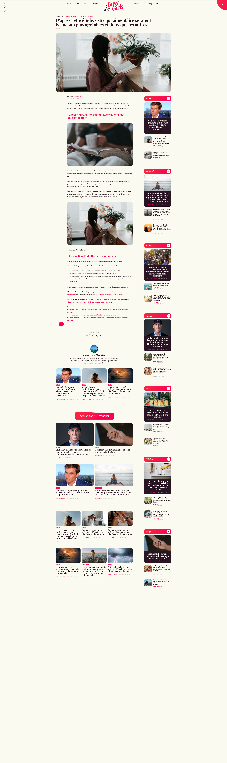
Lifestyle (150, 4)
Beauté (95, 4)
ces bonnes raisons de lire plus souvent (109, 294)
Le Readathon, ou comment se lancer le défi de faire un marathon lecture (93, 315)
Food (142, 4)
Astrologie (86, 4)
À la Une (69, 4)
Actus (77, 4)
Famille (135, 4)
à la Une (58, 16)
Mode (158, 4)
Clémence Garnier (77, 96)
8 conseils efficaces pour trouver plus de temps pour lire (104, 299)
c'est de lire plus (106, 106)
